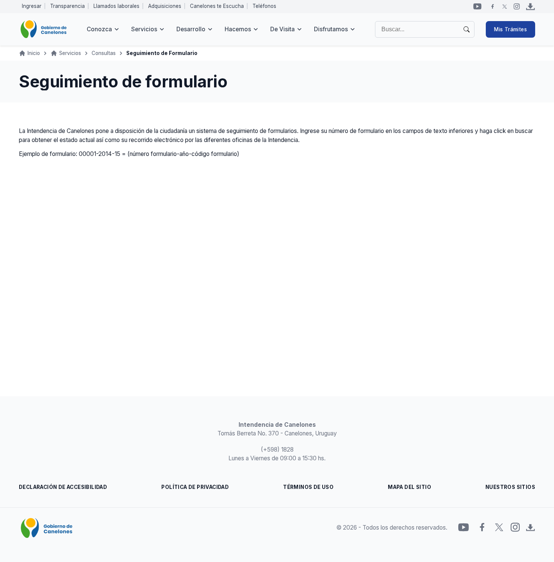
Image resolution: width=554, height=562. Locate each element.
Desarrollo (190, 29)
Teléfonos (264, 6)
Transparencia (67, 6)
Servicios (144, 29)
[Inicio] (43, 29)
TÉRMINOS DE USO (308, 487)
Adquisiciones (164, 6)
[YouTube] (477, 6)
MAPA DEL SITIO (409, 487)
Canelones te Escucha (217, 6)
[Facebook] (493, 6)
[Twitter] (505, 6)
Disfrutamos (331, 29)
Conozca (99, 29)
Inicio (34, 53)
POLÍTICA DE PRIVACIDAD (195, 487)
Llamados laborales (116, 6)
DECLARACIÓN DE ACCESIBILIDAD (63, 487)
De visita (282, 29)
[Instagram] (517, 6)
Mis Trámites (510, 29)
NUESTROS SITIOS (510, 487)
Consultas (104, 53)
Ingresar (31, 6)
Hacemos (238, 29)
